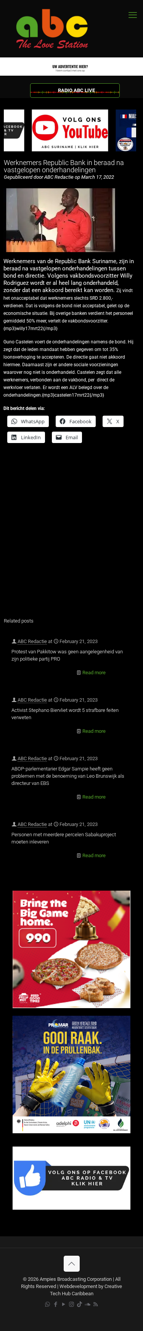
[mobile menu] (132, 15)
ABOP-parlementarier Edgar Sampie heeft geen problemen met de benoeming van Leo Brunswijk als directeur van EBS (67, 776)
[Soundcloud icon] (87, 1304)
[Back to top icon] (72, 1264)
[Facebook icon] (55, 1304)
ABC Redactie (32, 641)
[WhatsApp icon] (47, 1304)
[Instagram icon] (71, 1304)
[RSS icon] (95, 1304)
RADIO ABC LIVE (76, 90)
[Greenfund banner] (71, 1131)
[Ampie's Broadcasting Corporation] (59, 29)
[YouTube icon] (63, 1304)
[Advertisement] (71, 535)
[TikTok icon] (79, 1304)
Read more (94, 672)
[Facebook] (71, 1208)
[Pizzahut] (71, 1006)
